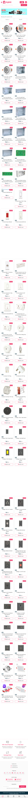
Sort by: (7, 19)
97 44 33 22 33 (15, 767)
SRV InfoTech (16, 793)
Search (24, 5)
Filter (20, 19)
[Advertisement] (14, 244)
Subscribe (23, 786)
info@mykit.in (14, 765)
